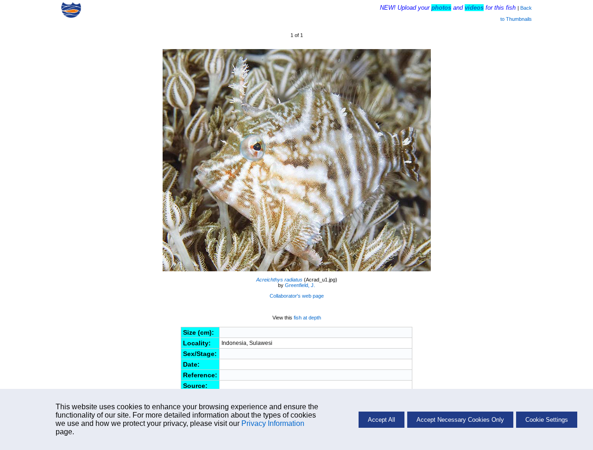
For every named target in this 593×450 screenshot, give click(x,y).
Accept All (381, 419)
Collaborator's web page (297, 296)
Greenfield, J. (300, 285)
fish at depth (307, 317)
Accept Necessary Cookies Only (460, 419)
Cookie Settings (546, 419)
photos (441, 7)
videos (474, 7)
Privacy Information (272, 423)
